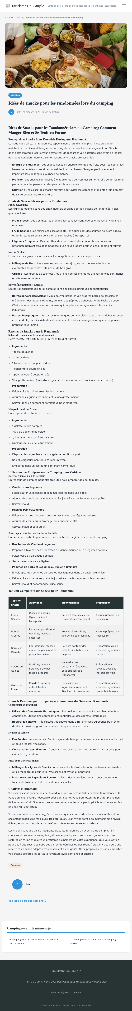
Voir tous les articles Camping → (27, 900)
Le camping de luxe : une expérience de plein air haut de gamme (33, 941)
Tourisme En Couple (24, 6)
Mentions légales (60, 992)
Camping (19, 17)
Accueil (9, 17)
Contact (77, 992)
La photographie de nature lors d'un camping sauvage (93, 941)
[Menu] (123, 5)
